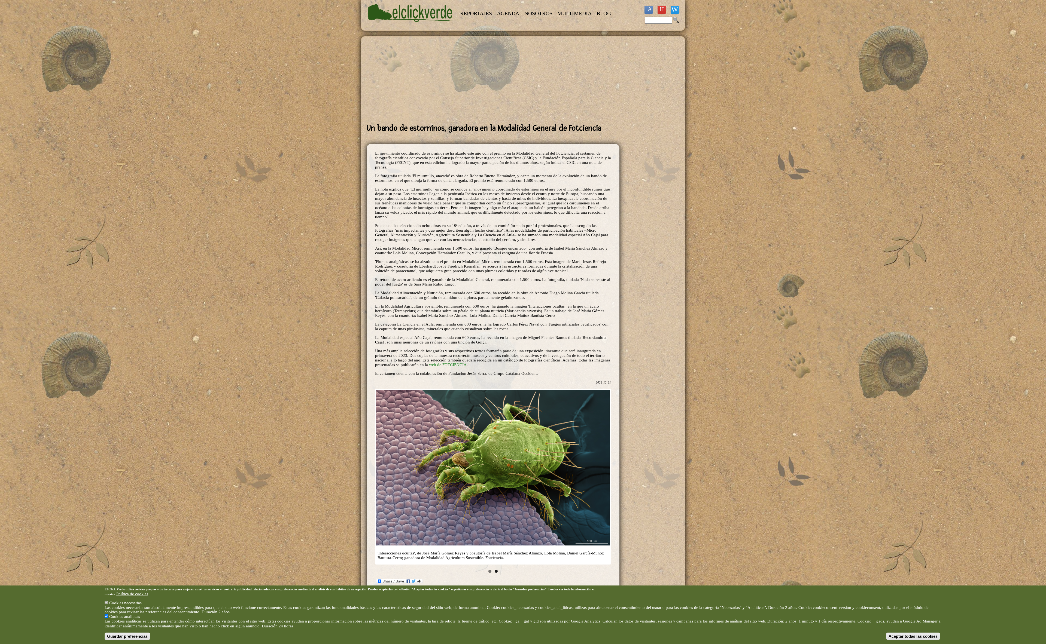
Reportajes (476, 13)
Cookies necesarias (125, 603)
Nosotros (538, 13)
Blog (604, 13)
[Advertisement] (493, 80)
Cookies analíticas (124, 617)
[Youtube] (662, 10)
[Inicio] (411, 25)
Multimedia (574, 13)
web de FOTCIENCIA (448, 365)
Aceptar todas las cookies (913, 636)
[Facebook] (648, 10)
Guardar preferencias (127, 636)
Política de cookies (132, 594)
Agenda (508, 13)
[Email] (675, 10)
